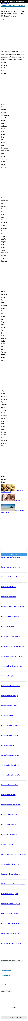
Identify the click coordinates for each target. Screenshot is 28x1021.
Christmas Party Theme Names (11, 577)
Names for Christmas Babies (10, 755)
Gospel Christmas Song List (9, 913)
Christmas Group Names (9, 676)
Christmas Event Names (8, 597)
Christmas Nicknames (8, 745)
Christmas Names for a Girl (9, 725)
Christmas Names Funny (9, 706)
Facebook (14, 994)
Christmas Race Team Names (10, 616)
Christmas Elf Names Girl (9, 824)
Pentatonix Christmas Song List (11, 874)
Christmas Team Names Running (11, 666)
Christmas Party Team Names (10, 686)
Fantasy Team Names (6, 970)
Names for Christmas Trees (9, 715)
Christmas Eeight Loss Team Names (12, 646)
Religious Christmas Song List (10, 933)
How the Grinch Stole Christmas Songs (13, 854)
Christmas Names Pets (8, 795)
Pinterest (14, 1002)
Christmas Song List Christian (10, 864)
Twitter (14, 998)
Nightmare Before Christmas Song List (13, 884)
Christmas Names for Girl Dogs (11, 805)
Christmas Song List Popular (10, 923)
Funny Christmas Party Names (10, 567)
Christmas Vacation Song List (10, 904)
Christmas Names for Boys (9, 735)
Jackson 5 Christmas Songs (9, 844)
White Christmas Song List (9, 894)
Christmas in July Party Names (10, 636)
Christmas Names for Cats (9, 785)
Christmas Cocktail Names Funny (11, 775)
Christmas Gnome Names (9, 834)
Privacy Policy (19, 1017)
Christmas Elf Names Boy (9, 814)
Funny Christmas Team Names (10, 557)
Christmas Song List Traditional (11, 943)
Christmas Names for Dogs (9, 696)
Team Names (4, 980)
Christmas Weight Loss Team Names (12, 606)
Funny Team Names (6, 975)
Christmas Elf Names (7, 626)
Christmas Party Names (8, 587)
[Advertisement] (14, 37)
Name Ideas (6, 3)
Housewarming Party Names (12, 511)
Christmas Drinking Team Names (11, 656)
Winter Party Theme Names (11, 501)
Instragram (14, 1007)
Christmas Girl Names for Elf (10, 765)
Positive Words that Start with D (12, 491)
